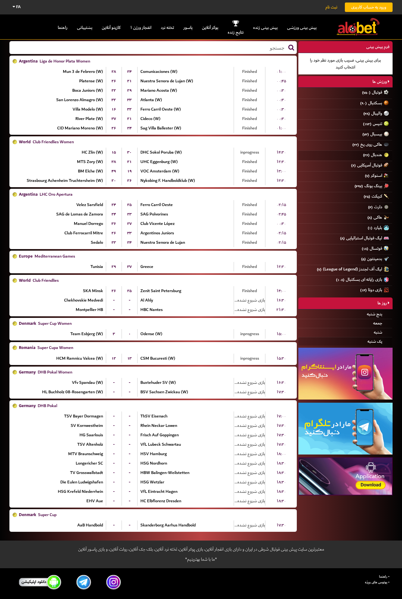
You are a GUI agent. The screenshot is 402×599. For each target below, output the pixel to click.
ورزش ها (380, 81)
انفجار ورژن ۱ (140, 27)
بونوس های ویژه (376, 582)
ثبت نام (331, 7)
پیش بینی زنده (265, 27)
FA (18, 6)
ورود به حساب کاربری (368, 7)
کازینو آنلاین (111, 27)
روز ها (383, 303)
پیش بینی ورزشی (302, 27)
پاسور (188, 27)
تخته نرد (167, 27)
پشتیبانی (84, 27)
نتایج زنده (236, 32)
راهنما (63, 27)
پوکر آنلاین (210, 27)
